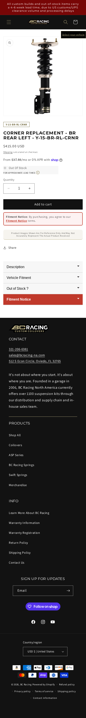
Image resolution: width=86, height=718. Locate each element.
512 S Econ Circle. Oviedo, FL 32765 (35, 361)
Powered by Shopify (43, 684)
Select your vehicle (73, 34)
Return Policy (18, 543)
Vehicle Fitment (19, 278)
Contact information (45, 697)
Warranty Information (24, 523)
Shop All (15, 435)
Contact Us (16, 563)
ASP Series (16, 455)
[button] (9, 22)
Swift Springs (18, 475)
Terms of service (44, 691)
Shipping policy (67, 691)
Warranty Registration (24, 533)
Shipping (8, 152)
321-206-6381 (18, 349)
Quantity (8, 180)
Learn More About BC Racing (29, 513)
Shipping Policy (20, 553)
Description (15, 267)
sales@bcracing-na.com (27, 355)
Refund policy (67, 684)
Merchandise (18, 485)
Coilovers (15, 445)
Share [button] (12, 248)
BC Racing (26, 684)
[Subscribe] (68, 590)
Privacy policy (22, 691)
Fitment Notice (16, 221)
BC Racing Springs (21, 465)
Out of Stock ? (17, 288)
